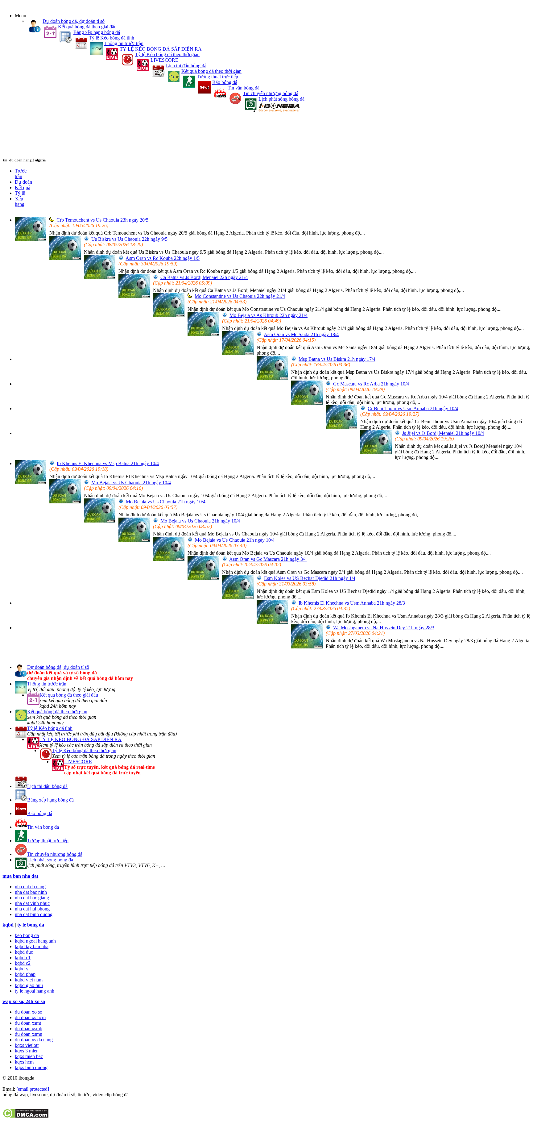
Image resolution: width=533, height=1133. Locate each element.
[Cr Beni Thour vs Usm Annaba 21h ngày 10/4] (341, 427)
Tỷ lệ (20, 193)
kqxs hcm (24, 1061)
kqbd (8, 924)
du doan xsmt (28, 1023)
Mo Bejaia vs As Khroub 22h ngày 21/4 (268, 315)
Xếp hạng (19, 201)
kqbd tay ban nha (31, 946)
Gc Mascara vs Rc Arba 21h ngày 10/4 (371, 383)
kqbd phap (25, 974)
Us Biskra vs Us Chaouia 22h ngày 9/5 (129, 239)
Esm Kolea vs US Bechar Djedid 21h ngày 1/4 (309, 578)
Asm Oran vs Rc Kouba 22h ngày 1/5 (163, 258)
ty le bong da (30, 924)
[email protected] (32, 1089)
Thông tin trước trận (123, 43)
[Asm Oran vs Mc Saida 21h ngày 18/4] (238, 353)
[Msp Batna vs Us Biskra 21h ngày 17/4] (272, 378)
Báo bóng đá (224, 82)
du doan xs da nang (34, 1039)
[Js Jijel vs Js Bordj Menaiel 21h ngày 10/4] (376, 452)
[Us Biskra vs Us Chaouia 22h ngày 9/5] (65, 258)
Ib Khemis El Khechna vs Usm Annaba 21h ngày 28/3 (352, 603)
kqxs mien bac (29, 1056)
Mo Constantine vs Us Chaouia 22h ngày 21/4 (240, 296)
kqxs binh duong (31, 1067)
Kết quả (22, 187)
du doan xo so (28, 1011)
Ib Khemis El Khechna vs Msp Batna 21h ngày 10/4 (108, 463)
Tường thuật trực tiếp (217, 76)
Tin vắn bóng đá (243, 87)
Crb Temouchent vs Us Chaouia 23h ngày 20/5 (102, 220)
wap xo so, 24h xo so (23, 1001)
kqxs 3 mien (27, 1050)
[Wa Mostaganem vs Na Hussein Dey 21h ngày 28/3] (307, 646)
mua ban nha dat (20, 876)
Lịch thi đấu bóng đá (186, 65)
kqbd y (21, 968)
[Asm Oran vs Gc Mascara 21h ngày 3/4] (203, 578)
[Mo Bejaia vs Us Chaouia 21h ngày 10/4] (65, 501)
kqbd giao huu (29, 985)
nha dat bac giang (32, 897)
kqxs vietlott (27, 1045)
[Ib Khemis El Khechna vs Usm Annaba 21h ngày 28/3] (272, 622)
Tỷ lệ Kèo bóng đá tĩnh (111, 37)
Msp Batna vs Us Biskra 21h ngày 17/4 (337, 359)
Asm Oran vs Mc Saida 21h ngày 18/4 (301, 334)
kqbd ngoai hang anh (35, 940)
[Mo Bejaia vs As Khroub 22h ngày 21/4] (203, 334)
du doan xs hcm (30, 1017)
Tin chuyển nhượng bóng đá (270, 93)
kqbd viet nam (29, 979)
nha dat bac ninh (31, 892)
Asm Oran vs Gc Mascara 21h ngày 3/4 (268, 559)
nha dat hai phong (32, 908)
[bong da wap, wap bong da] (279, 111)
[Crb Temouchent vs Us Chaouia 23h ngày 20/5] (30, 239)
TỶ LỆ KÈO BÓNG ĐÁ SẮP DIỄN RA (161, 49)
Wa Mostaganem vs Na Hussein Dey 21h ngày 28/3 (383, 627)
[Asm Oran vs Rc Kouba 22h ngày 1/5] (99, 277)
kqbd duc (24, 952)
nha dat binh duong (33, 914)
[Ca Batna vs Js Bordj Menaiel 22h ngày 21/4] (134, 296)
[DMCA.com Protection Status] (25, 1116)
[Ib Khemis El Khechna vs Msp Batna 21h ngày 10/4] (30, 482)
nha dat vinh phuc (32, 903)
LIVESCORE (164, 60)
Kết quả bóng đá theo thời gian (211, 71)
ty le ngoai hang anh (34, 990)
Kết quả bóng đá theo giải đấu (87, 26)
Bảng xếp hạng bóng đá (96, 32)
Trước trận (21, 173)
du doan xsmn (28, 1034)
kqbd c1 (23, 957)
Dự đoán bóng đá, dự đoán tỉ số (74, 21)
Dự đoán (23, 182)
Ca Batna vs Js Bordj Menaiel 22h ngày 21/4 (204, 277)
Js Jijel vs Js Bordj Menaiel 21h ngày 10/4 (443, 433)
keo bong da (27, 935)
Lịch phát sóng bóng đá (281, 99)
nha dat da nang (30, 886)
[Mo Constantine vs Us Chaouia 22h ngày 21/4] (168, 315)
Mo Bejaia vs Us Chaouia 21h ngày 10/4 (131, 482)
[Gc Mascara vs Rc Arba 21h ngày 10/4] (307, 403)
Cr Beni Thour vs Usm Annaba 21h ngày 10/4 (413, 408)
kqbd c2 (23, 963)
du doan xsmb (28, 1028)
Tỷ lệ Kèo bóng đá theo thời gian (167, 54)
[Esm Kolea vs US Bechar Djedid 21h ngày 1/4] (238, 597)
